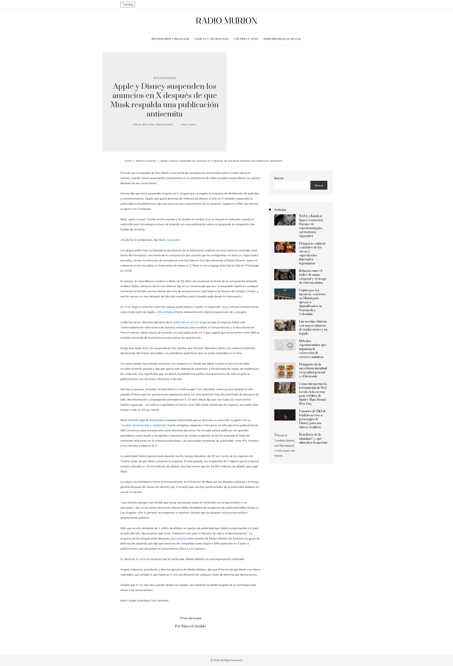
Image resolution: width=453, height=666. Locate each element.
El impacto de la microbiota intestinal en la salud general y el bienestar (313, 370)
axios (225, 307)
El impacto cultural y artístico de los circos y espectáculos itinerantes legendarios (312, 253)
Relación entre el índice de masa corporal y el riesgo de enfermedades (312, 277)
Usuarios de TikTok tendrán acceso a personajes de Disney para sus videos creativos (312, 419)
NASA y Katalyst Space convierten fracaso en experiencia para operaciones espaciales (311, 226)
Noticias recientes (164, 78)
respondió (173, 240)
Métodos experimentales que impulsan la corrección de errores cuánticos (312, 349)
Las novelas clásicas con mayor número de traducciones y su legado (313, 327)
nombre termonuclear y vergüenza (143, 425)
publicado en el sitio (186, 322)
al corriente (143, 559)
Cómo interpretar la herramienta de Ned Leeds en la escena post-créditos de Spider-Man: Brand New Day (312, 394)
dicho (145, 348)
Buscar (279, 178)
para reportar (178, 538)
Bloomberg (165, 312)
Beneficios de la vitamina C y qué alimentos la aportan (313, 439)
